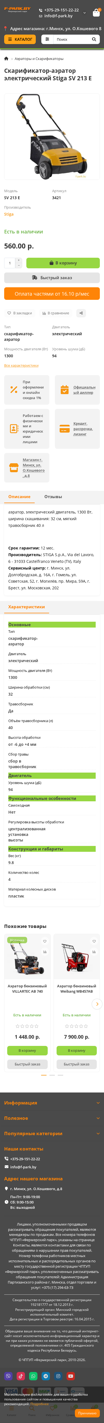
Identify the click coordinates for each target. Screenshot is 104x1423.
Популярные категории (33, 1133)
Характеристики (26, 607)
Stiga (9, 214)
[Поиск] (94, 39)
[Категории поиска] (47, 39)
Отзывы (53, 497)
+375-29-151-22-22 (61, 10)
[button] (6, 1004)
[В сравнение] (45, 951)
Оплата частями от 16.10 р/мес (52, 293)
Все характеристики (21, 365)
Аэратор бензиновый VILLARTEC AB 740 (27, 988)
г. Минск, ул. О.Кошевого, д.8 (36, 1188)
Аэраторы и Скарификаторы (39, 58)
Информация (20, 1102)
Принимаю (87, 1413)
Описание (19, 497)
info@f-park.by (58, 15)
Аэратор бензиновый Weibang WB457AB (76, 988)
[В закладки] (45, 941)
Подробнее (40, 1404)
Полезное (16, 1118)
